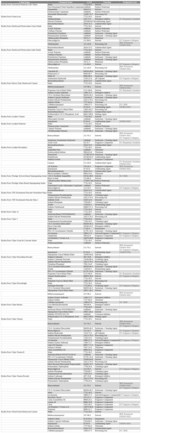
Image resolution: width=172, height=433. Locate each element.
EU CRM (123, 105)
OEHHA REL (125, 45)
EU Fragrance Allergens (129, 40)
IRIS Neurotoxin (126, 43)
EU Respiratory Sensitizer (129, 19)
